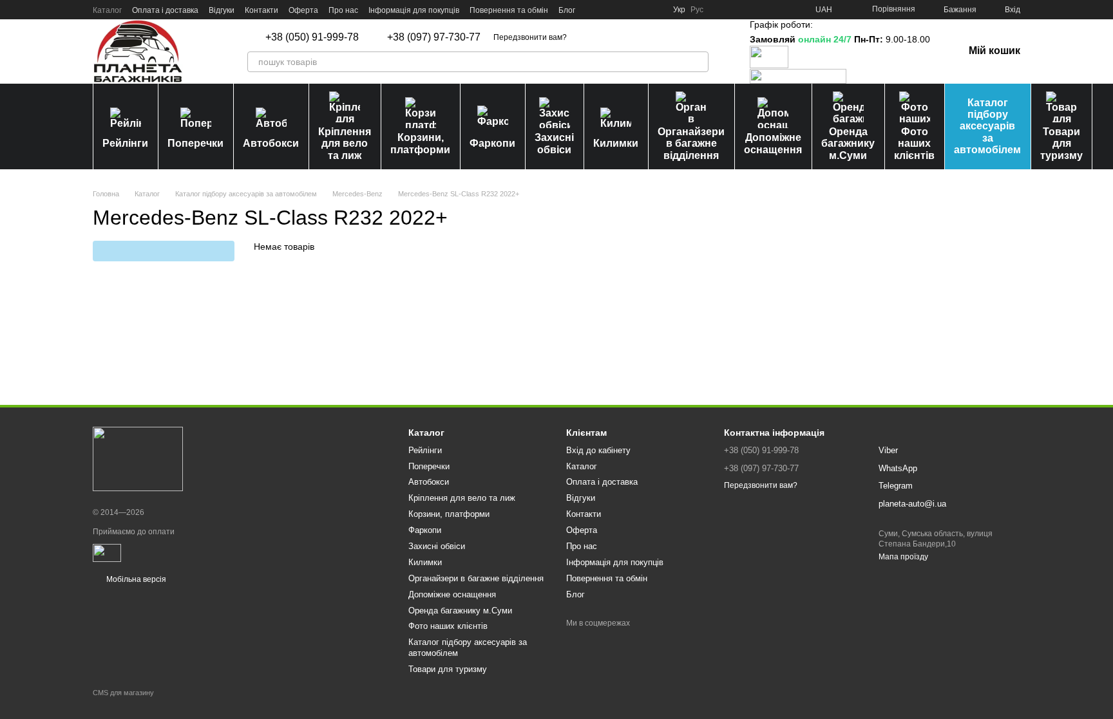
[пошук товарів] (698, 61)
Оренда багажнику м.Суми (848, 143)
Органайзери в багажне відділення (691, 143)
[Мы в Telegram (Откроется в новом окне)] (639, 10)
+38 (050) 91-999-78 (312, 37)
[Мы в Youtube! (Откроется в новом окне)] (609, 10)
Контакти (261, 10)
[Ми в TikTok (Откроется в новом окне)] (655, 10)
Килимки (615, 143)
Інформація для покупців (413, 10)
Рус (696, 10)
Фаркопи (492, 143)
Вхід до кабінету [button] (598, 450)
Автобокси (271, 143)
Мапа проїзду (903, 556)
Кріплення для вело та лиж (344, 143)
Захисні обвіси (554, 143)
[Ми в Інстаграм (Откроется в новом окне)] (624, 10)
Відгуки (221, 10)
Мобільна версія (135, 579)
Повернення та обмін (509, 10)
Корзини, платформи (420, 143)
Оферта (303, 10)
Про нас (343, 10)
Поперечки (195, 143)
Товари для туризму (1061, 143)
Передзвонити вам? (530, 37)
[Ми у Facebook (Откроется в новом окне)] (593, 10)
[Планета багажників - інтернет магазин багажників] (138, 458)
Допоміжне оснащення (773, 143)
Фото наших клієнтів (914, 143)
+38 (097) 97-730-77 (433, 37)
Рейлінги (125, 143)
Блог (566, 10)
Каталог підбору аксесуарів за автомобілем (987, 126)
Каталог (107, 10)
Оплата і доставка (165, 10)
